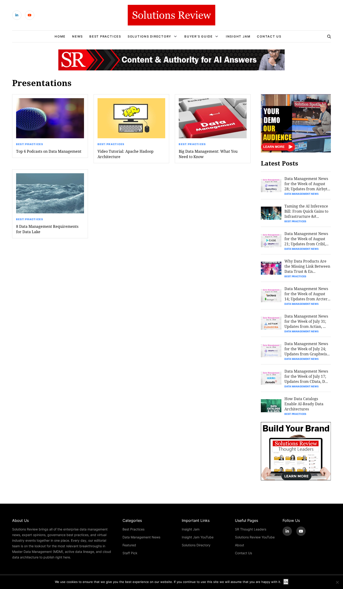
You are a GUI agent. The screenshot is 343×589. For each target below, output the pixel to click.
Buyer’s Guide (198, 36)
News (77, 36)
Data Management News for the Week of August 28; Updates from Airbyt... (307, 183)
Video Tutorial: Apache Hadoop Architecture (126, 154)
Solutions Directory (149, 36)
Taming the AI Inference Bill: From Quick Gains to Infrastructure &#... (306, 211)
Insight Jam (238, 36)
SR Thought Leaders (250, 529)
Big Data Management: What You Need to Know (208, 154)
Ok (286, 582)
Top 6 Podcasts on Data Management (48, 151)
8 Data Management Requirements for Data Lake (47, 229)
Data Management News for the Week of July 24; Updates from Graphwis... (307, 348)
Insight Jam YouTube (198, 537)
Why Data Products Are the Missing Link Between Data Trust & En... (307, 266)
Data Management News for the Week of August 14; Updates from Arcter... (307, 293)
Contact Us (269, 36)
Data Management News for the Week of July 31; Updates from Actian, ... (306, 321)
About (239, 545)
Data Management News (301, 194)
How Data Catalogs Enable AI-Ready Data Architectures (303, 403)
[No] (337, 582)
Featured (129, 545)
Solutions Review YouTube (255, 537)
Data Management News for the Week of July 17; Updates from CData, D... (306, 376)
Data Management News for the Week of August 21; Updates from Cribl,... (306, 238)
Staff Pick (129, 553)
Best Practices (105, 36)
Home (60, 36)
